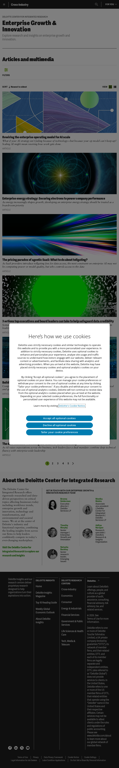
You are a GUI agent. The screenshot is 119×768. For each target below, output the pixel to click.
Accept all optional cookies (59, 418)
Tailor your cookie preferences (59, 432)
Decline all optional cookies (59, 425)
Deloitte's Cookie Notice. (72, 405)
